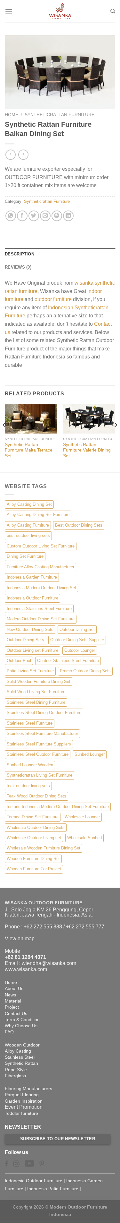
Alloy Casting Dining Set (29, 504)
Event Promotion (24, 1107)
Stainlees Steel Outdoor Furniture (37, 754)
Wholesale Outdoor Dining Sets (36, 827)
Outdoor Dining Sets (25, 639)
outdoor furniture (53, 299)
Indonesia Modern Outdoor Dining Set (41, 587)
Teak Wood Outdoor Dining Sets (36, 796)
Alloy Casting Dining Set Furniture (38, 514)
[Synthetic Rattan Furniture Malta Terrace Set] (31, 419)
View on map (20, 938)
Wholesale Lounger (82, 816)
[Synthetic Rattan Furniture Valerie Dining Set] (89, 419)
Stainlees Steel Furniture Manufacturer (42, 733)
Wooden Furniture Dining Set (33, 858)
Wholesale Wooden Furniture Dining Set (43, 848)
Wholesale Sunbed (84, 837)
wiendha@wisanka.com (49, 963)
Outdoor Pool (19, 660)
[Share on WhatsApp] (10, 216)
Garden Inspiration (24, 1101)
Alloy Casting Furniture (28, 525)
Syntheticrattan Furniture (59, 114)
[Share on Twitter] (33, 216)
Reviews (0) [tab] (18, 267)
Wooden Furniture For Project (34, 868)
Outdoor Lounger (79, 650)
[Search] (112, 11)
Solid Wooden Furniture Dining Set (38, 681)
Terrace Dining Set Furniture (33, 816)
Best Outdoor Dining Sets (78, 525)
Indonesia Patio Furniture (52, 1188)
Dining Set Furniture (25, 556)
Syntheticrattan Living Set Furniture (39, 775)
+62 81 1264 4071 (25, 957)
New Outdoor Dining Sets (30, 629)
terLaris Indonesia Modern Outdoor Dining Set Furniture (58, 806)
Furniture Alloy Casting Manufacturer (40, 566)
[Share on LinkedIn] (68, 216)
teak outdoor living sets (28, 785)
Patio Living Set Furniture (30, 670)
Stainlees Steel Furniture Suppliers (39, 744)
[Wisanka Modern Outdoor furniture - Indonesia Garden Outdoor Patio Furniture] (60, 11)
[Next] (115, 438)
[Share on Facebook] (22, 216)
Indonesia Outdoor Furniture (32, 598)
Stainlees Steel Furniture (29, 723)
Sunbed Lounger (90, 754)
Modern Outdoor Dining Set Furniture (41, 618)
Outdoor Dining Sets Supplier (77, 639)
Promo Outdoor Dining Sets (85, 670)
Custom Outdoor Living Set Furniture (41, 546)
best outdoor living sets (28, 535)
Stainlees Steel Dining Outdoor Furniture (44, 712)
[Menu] (8, 11)
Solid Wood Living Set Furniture (36, 691)
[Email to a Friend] (45, 216)
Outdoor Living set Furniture (32, 650)
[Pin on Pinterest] (57, 216)
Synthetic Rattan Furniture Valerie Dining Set (87, 450)
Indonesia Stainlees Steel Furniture (39, 608)
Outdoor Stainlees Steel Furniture (68, 660)
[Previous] (4, 438)
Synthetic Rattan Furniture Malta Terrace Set (28, 450)
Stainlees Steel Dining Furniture (36, 702)
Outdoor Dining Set (77, 629)
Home (11, 114)
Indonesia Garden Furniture (32, 577)
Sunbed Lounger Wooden (30, 764)
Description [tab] (19, 254)
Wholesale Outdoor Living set (34, 837)
